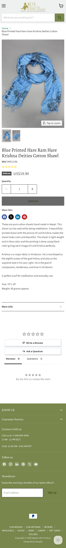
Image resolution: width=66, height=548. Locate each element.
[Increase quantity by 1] (32, 189)
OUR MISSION (16, 527)
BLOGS (21, 530)
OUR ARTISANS (33, 527)
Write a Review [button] (34, 342)
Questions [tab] (32, 358)
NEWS (31, 530)
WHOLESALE (8, 530)
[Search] (59, 18)
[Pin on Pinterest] (24, 217)
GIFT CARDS (54, 530)
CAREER (41, 530)
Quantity (6, 181)
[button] (6, 136)
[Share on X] (11, 217)
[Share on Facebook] (4, 217)
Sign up (52, 492)
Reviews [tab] (10, 358)
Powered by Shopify (33, 541)
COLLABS (33, 534)
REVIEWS (48, 527)
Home (5, 28)
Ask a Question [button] (34, 351)
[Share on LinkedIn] (17, 217)
